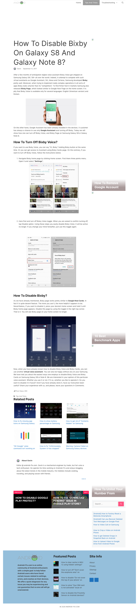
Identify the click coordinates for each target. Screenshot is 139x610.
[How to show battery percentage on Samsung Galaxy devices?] (51, 417)
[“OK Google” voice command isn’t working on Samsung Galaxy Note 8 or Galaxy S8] (25, 442)
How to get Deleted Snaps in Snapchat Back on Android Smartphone (105, 538)
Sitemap (93, 570)
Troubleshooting (108, 3)
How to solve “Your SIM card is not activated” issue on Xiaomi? (72, 587)
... (84, 477)
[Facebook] (92, 580)
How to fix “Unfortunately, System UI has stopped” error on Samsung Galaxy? (50, 448)
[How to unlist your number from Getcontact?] (108, 496)
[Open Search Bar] (122, 2)
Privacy (92, 566)
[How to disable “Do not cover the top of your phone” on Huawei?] (56, 580)
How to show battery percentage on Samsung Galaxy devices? (50, 423)
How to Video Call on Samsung (106, 525)
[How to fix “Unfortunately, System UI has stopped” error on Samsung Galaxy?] (51, 442)
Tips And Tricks (91, 3)
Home (78, 3)
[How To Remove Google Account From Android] (108, 189)
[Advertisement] (69, 20)
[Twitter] (96, 580)
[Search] (121, 504)
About (92, 563)
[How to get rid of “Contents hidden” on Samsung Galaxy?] (77, 417)
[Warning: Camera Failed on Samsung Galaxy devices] (77, 442)
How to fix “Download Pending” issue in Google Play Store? (68, 500)
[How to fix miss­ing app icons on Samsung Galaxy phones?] (25, 417)
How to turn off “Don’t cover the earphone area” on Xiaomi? (72, 572)
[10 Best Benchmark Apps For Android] (108, 342)
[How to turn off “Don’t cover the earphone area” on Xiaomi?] (56, 572)
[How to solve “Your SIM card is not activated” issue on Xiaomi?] (56, 588)
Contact (93, 573)
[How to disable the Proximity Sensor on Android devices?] (56, 595)
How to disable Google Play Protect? (32, 499)
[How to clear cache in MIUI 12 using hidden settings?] (56, 565)
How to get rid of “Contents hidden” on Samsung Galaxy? (77, 423)
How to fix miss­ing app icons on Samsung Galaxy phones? (24, 423)
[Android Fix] (20, 2)
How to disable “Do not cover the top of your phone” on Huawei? (73, 580)
